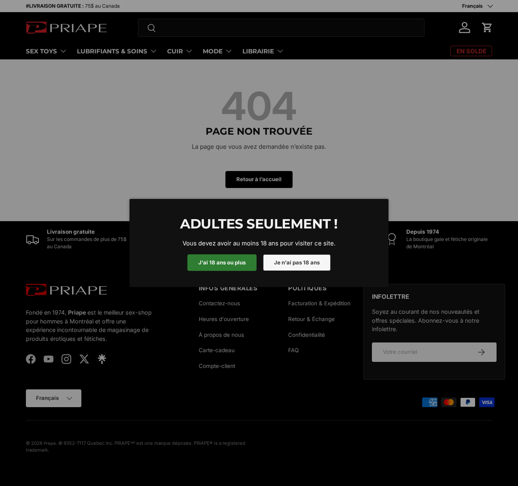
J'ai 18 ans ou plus (222, 262)
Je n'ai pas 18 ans (297, 262)
